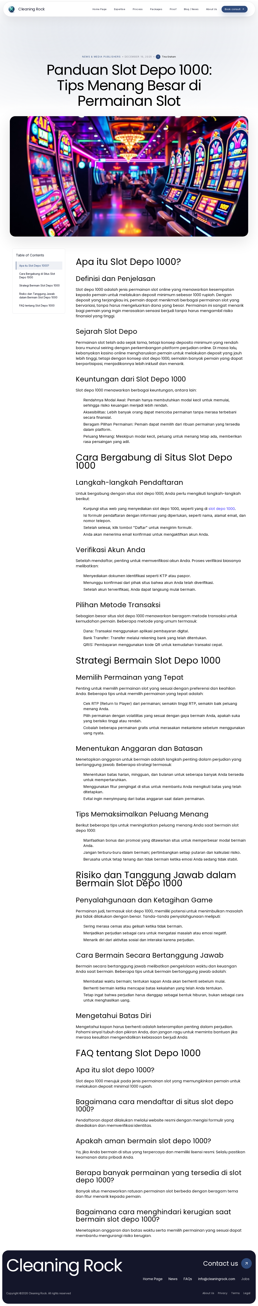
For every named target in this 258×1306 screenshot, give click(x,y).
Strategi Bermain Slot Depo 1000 (39, 285)
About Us (208, 1293)
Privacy (222, 1293)
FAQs (188, 1278)
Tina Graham (169, 56)
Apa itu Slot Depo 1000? (34, 265)
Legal (246, 1293)
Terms (235, 1293)
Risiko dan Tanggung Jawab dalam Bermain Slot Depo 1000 (38, 295)
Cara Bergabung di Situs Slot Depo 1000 (37, 275)
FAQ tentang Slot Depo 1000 (37, 305)
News (173, 1278)
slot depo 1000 (222, 508)
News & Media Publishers (101, 56)
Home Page (152, 1278)
